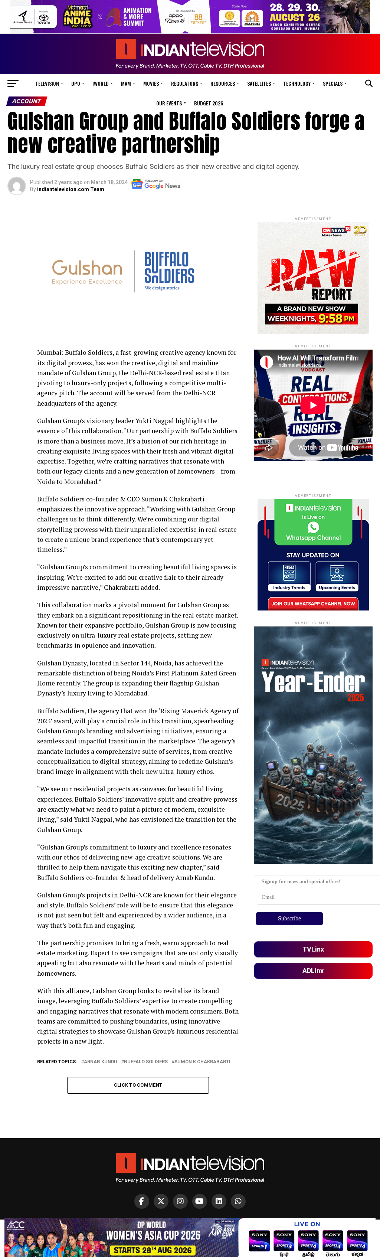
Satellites (259, 83)
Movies (151, 83)
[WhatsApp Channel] (238, 1201)
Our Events (169, 103)
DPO (75, 83)
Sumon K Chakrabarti (202, 1062)
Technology (297, 83)
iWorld (100, 83)
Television (47, 83)
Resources (222, 83)
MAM (126, 83)
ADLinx (313, 971)
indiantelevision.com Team (70, 189)
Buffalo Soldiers (146, 1062)
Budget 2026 (208, 103)
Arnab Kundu (100, 1062)
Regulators (184, 83)
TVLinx (313, 949)
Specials (333, 83)
